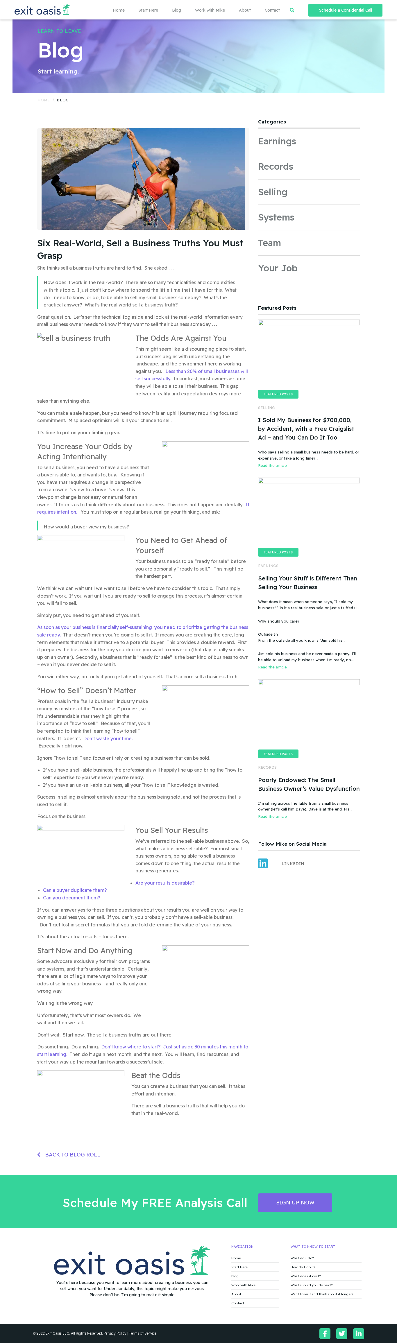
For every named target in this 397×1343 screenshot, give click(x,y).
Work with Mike (210, 10)
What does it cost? (306, 1276)
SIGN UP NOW (295, 1202)
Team (269, 242)
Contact (272, 10)
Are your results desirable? (165, 883)
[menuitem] (112, 10)
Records (275, 166)
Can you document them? (71, 898)
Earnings (277, 141)
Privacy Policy (115, 1333)
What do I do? (302, 1258)
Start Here (148, 10)
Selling (272, 192)
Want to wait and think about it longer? (322, 1294)
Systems (276, 217)
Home (119, 10)
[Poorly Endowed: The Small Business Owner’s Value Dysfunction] (309, 713)
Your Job (278, 268)
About (245, 10)
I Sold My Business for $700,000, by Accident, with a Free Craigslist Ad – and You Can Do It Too (306, 428)
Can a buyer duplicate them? (75, 890)
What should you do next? (311, 1285)
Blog (176, 10)
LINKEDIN (293, 863)
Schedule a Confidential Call (345, 10)
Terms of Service (142, 1333)
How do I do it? (303, 1267)
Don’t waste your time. (108, 738)
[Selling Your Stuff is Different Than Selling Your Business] (309, 511)
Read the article (272, 465)
